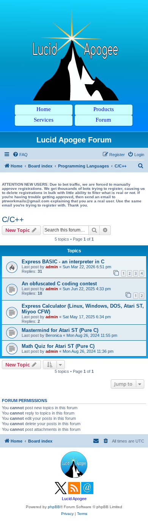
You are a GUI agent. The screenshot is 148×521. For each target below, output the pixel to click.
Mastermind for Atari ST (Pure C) (60, 330)
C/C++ (13, 219)
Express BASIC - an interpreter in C (63, 261)
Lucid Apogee (74, 498)
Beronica (54, 335)
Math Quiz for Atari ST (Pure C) (58, 346)
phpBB (54, 507)
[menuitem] (20, 154)
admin (52, 266)
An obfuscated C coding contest (59, 283)
